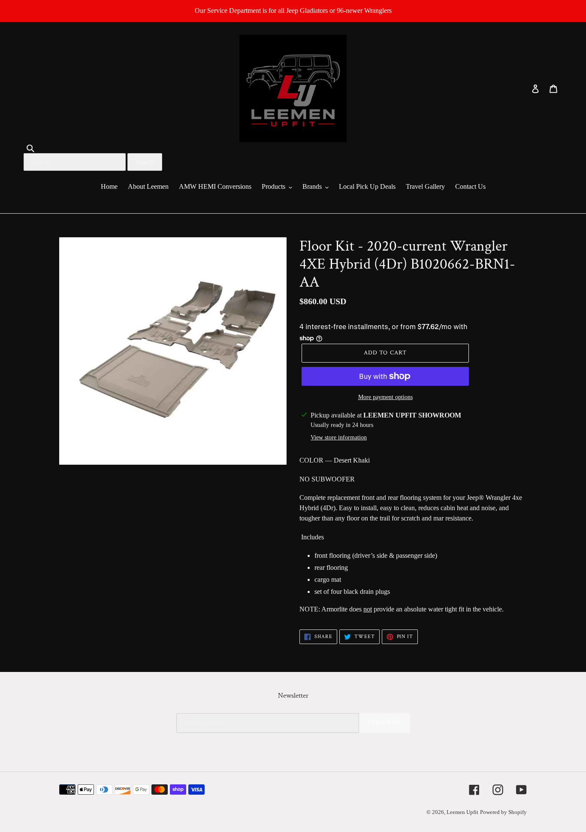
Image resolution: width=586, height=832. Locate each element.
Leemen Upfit (462, 812)
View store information (339, 437)
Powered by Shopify (503, 812)
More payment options (385, 397)
